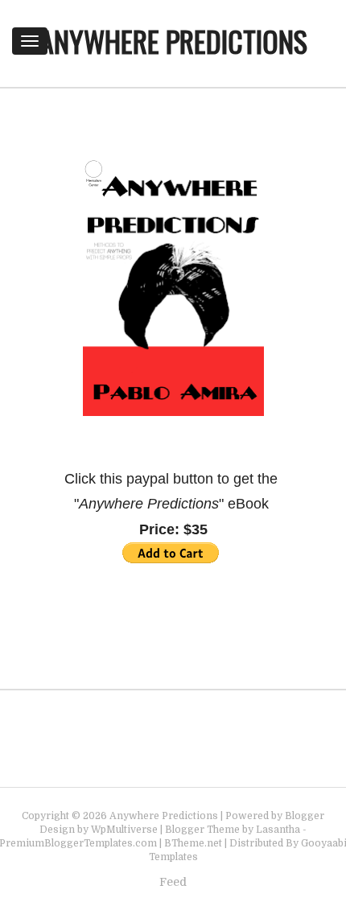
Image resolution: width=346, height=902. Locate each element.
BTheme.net (193, 843)
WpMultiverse (124, 829)
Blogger (304, 816)
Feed (173, 881)
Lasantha (278, 829)
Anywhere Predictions (173, 40)
